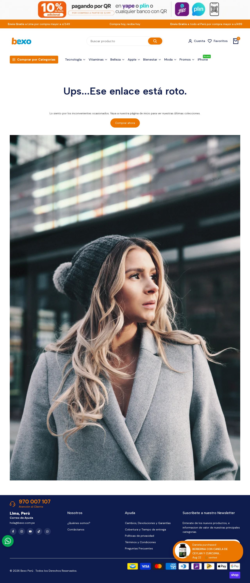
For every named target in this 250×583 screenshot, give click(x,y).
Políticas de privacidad (139, 535)
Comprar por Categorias (36, 59)
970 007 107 (35, 501)
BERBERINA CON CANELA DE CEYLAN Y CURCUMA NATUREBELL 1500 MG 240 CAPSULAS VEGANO (210, 551)
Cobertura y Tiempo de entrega (145, 529)
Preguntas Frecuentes (139, 548)
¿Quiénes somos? (78, 523)
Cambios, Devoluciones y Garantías (148, 523)
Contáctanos (75, 529)
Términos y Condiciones (140, 542)
